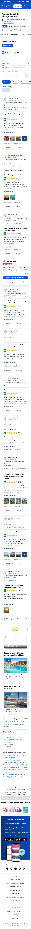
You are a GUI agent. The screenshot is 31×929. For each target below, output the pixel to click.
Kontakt (20, 1)
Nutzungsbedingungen (15, 890)
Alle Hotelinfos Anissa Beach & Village (14, 721)
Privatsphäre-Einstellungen (15, 897)
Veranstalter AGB (15, 886)
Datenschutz (15, 893)
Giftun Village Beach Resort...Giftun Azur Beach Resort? (15, 777)
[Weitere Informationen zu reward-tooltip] (16, 365)
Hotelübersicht (4, 34)
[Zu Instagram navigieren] (11, 868)
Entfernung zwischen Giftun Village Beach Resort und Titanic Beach (15, 767)
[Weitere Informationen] (21, 273)
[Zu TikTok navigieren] (15, 868)
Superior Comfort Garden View (14, 223)
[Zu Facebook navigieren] (7, 868)
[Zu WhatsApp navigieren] (23, 868)
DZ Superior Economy (11, 580)
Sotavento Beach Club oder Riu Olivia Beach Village (15, 772)
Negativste (21, 90)
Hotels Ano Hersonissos (9, 737)
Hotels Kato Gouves (8, 747)
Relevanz (5, 90)
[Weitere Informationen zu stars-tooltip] (16, 16)
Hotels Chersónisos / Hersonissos (12, 739)
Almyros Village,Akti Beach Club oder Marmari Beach (15, 774)
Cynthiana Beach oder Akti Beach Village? (15, 765)
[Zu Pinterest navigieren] (19, 868)
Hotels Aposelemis (8, 742)
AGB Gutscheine (15, 908)
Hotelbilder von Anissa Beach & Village (14, 724)
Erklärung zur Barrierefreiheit (15, 911)
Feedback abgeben (15, 798)
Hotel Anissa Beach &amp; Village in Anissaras (15, 755)
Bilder (22, 34)
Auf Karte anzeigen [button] (9, 23)
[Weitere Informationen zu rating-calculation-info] (21, 71)
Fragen (29, 34)
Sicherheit (15, 915)
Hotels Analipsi (7, 735)
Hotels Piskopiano (8, 744)
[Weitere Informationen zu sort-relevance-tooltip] (11, 87)
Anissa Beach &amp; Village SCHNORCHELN (15, 760)
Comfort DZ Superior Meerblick (14, 166)
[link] (24, 6)
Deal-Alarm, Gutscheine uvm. (15, 883)
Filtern (7, 81)
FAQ (15, 876)
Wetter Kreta (6, 726)
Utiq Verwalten (15, 901)
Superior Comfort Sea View (13, 340)
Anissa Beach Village (9, 757)
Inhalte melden (15, 879)
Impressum (15, 918)
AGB (15, 904)
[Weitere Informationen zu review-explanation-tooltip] (24, 26)
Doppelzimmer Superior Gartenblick (15, 527)
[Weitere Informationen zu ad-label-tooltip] (18, 634)
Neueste (13, 90)
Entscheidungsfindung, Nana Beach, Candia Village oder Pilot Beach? (15, 769)
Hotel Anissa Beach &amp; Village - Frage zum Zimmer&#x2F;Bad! (15, 762)
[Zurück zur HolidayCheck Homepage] (6, 6)
